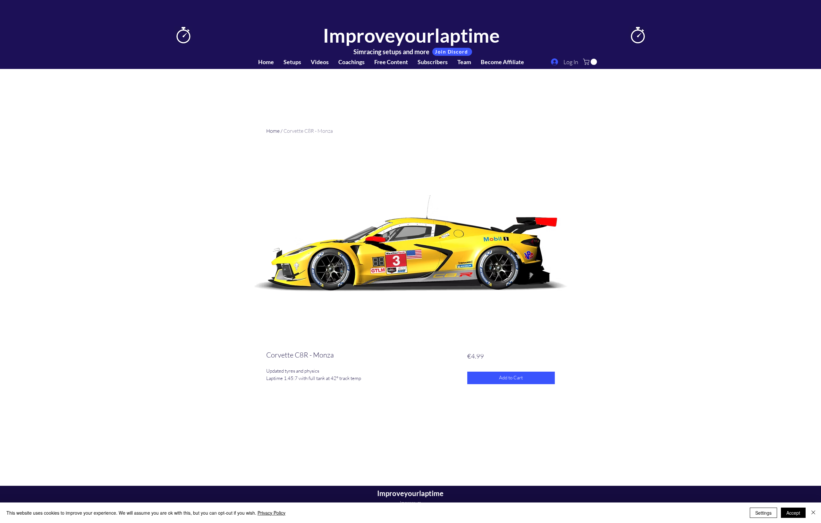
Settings (763, 513)
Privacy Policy (271, 513)
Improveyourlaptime (411, 35)
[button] (590, 62)
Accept (793, 513)
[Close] (813, 513)
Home (273, 131)
